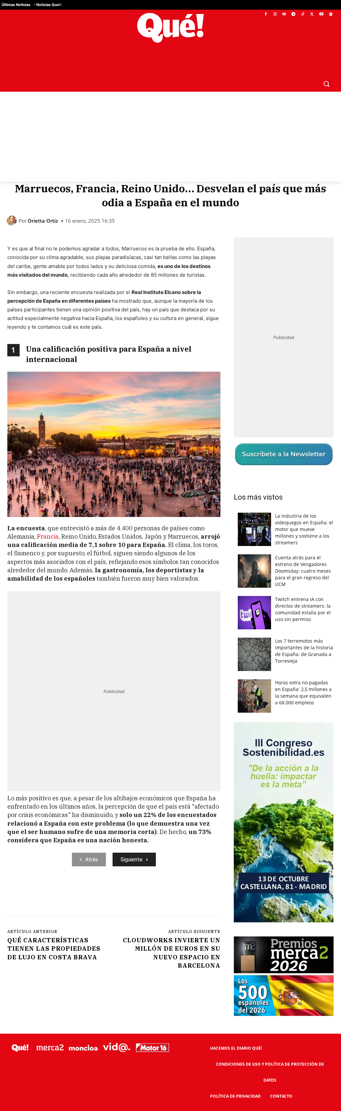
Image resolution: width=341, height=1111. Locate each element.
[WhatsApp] (107, 893)
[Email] (153, 893)
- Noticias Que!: (48, 4)
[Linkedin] (138, 893)
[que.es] (170, 28)
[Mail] (284, 14)
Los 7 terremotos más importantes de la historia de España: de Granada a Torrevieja (304, 651)
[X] (312, 14)
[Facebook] (266, 14)
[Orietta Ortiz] (13, 221)
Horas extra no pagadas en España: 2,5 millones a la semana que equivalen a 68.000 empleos (303, 692)
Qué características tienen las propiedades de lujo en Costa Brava (54, 948)
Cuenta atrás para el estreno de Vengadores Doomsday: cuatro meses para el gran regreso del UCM (303, 570)
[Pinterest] (92, 893)
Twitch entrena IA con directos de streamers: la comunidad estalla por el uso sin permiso (303, 609)
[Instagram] (275, 14)
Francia (48, 536)
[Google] (330, 14)
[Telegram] (293, 14)
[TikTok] (303, 14)
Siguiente (132, 859)
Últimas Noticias (16, 4)
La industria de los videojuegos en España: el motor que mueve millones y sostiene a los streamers (304, 529)
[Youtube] (321, 14)
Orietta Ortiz (43, 220)
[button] (326, 84)
